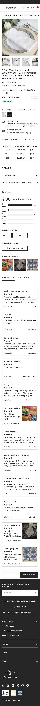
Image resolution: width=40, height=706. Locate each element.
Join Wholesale (8, 626)
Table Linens (18, 15)
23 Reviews (16, 97)
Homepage (6, 15)
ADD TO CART (29, 575)
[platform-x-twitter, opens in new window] (17, 685)
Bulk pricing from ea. (13, 85)
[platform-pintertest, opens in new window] (27, 685)
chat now (21, 607)
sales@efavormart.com (26, 601)
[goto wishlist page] (32, 8)
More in (28, 110)
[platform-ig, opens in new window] (3, 685)
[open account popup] (28, 8)
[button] (6, 61)
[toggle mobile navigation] (3, 8)
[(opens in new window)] (5, 693)
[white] (4, 114)
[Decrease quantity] (4, 575)
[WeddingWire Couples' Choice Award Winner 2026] (13, 693)
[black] (9, 114)
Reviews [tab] (8, 277)
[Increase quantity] (15, 575)
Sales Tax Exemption (10, 635)
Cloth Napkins (30, 15)
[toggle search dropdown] (23, 8)
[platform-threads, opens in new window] (8, 685)
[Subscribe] (35, 592)
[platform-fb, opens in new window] (13, 685)
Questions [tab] (25, 277)
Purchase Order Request (12, 631)
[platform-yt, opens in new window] (22, 685)
